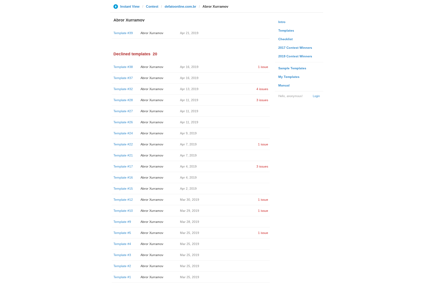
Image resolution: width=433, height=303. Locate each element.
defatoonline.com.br (180, 6)
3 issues (262, 100)
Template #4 (122, 244)
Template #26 (123, 122)
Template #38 (123, 67)
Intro (282, 22)
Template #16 (123, 177)
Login (316, 96)
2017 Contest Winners (295, 47)
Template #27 (123, 111)
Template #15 (123, 188)
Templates (286, 30)
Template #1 (122, 277)
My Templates (288, 77)
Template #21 (123, 155)
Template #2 (122, 266)
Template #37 (123, 78)
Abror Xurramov (151, 33)
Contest (152, 6)
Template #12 (123, 199)
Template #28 (123, 100)
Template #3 (122, 255)
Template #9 (122, 222)
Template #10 (123, 210)
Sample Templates (292, 68)
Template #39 (123, 33)
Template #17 (123, 166)
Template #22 (123, 144)
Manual (284, 85)
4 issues (262, 89)
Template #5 (122, 233)
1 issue (263, 67)
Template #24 (123, 133)
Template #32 (123, 89)
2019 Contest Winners (295, 56)
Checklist (285, 39)
